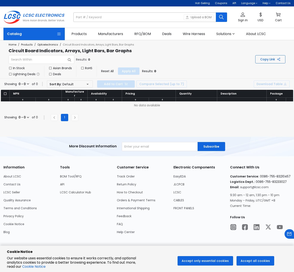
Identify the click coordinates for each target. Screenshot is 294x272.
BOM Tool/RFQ (71, 176)
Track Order (126, 176)
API (234, 3)
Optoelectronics (47, 44)
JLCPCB (178, 184)
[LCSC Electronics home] (34, 17)
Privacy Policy (13, 216)
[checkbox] (10, 68)
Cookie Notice (13, 224)
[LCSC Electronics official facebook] (245, 227)
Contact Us (283, 3)
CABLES (178, 200)
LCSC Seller (11, 192)
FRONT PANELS (183, 208)
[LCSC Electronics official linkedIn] (256, 227)
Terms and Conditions (20, 208)
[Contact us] (289, 234)
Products (27, 44)
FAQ (120, 224)
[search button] (221, 17)
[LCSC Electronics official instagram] (233, 227)
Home (12, 44)
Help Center (126, 232)
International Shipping (133, 208)
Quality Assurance (17, 200)
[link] (79, 34)
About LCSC (12, 176)
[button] (150, 17)
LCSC (177, 192)
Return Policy (126, 184)
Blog (6, 232)
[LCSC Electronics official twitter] (268, 227)
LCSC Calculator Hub (75, 192)
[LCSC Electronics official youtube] (280, 227)
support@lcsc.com (254, 187)
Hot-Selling (202, 3)
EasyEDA (179, 176)
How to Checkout (130, 192)
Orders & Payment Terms (136, 200)
